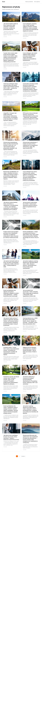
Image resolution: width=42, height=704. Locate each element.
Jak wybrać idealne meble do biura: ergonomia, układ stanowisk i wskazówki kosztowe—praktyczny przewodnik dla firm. (10, 26)
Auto (3, 1)
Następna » (23, 456)
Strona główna (37, 1)
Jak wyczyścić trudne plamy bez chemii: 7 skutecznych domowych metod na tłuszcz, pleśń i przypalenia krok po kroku (30, 205)
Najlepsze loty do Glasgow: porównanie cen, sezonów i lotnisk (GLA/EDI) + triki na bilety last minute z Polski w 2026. (30, 350)
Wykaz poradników (29, 1)
